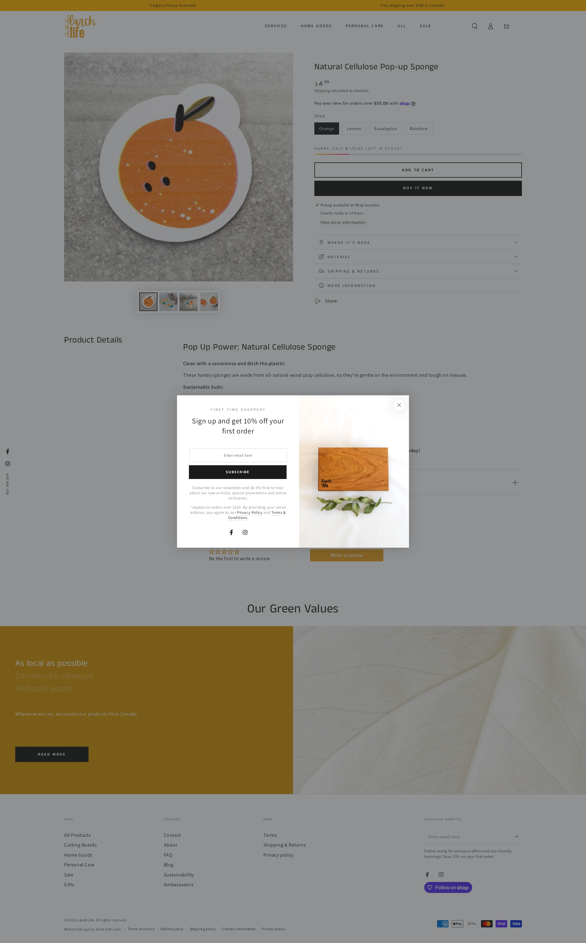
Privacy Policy (249, 512)
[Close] (399, 405)
